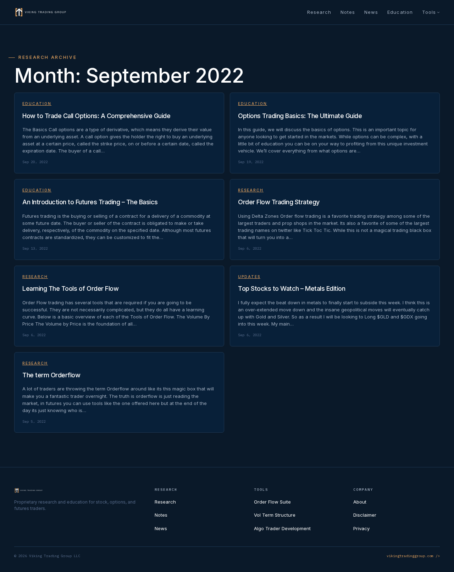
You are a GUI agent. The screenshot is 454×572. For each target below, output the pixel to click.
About (359, 502)
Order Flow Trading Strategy (279, 202)
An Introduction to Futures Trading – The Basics (90, 202)
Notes (161, 515)
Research (251, 190)
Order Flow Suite (272, 502)
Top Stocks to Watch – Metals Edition (291, 288)
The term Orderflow (51, 375)
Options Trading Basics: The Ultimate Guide (300, 116)
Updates (249, 276)
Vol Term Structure (274, 515)
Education (36, 103)
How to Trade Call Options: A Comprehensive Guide (96, 116)
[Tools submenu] (438, 12)
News (161, 528)
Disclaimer (364, 515)
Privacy (361, 528)
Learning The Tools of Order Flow (70, 288)
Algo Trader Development (282, 528)
